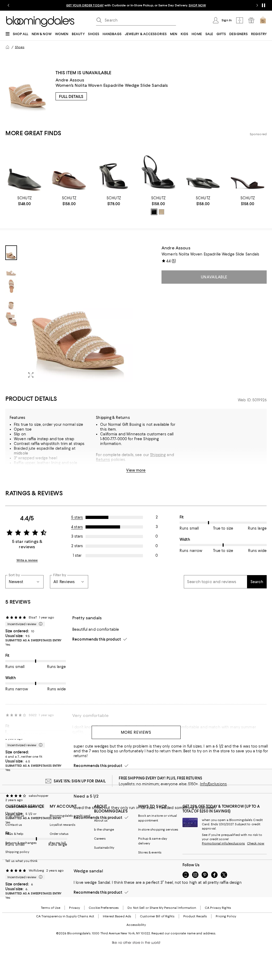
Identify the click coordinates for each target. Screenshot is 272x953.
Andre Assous (70, 79)
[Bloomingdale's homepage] (7, 47)
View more (136, 470)
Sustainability (104, 847)
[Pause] (263, 5)
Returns (103, 459)
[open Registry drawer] (251, 20)
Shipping (158, 455)
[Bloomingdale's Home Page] (40, 21)
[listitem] (136, 5)
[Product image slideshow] (78, 313)
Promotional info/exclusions (223, 843)
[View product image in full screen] (31, 375)
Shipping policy (17, 852)
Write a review (27, 560)
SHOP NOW (197, 5)
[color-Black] (154, 211)
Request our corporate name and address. (183, 933)
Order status (59, 834)
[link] (24, 201)
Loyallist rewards (62, 825)
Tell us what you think (21, 861)
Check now (255, 843)
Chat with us (14, 816)
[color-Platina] (161, 211)
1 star (77, 555)
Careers (100, 838)
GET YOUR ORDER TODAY (85, 5)
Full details (71, 96)
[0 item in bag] (263, 20)
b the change (104, 829)
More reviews (136, 732)
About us (101, 820)
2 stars (77, 546)
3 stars (77, 536)
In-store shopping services (158, 829)
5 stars (77, 517)
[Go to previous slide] (8, 5)
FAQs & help (14, 834)
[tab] (11, 252)
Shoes (19, 47)
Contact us (13, 825)
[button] (69, 313)
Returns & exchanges (21, 843)
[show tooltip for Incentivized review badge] (39, 624)
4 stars (77, 527)
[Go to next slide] (257, 5)
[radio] (154, 211)
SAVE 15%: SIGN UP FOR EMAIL (80, 781)
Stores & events (150, 852)
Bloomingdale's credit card (70, 816)
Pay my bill (58, 843)
